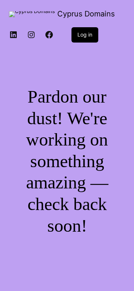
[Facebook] (49, 34)
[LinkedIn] (13, 34)
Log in (84, 34)
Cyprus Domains (86, 13)
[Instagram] (31, 34)
